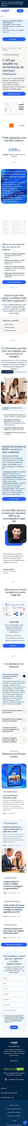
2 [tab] (13, 162)
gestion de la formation (10, 201)
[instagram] (14, 1064)
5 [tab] (16, 287)
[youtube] (10, 1064)
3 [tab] (14, 162)
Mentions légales (14, 1105)
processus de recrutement (11, 186)
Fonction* (6, 999)
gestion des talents (8, 193)
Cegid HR (9, 78)
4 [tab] (15, 287)
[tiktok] (17, 1064)
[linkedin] (6, 1064)
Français (14, 1120)
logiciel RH (7, 182)
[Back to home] (5, 10)
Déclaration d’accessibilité (14, 1112)
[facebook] (21, 1064)
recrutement (17, 360)
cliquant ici (8, 1022)
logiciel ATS (15, 247)
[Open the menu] (25, 10)
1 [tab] (11, 287)
